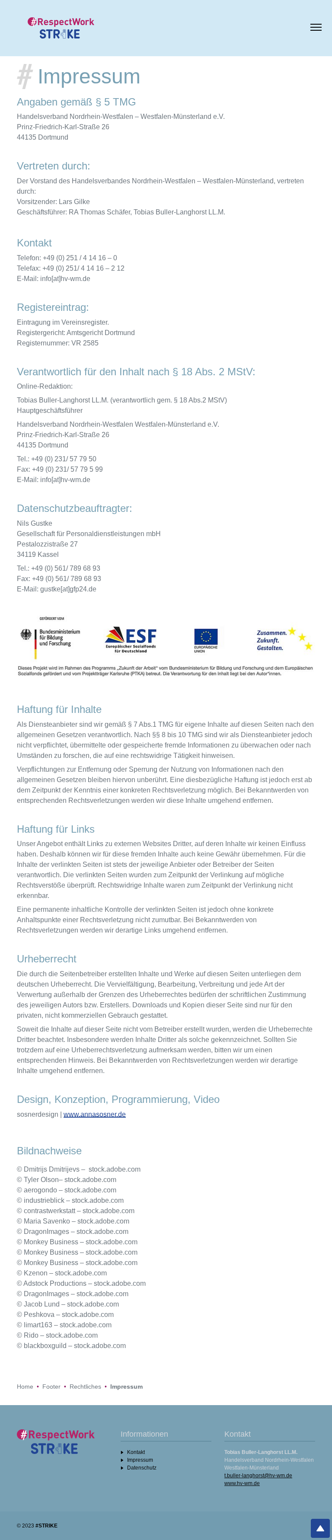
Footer (51, 1386)
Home (25, 1386)
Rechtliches (85, 1386)
